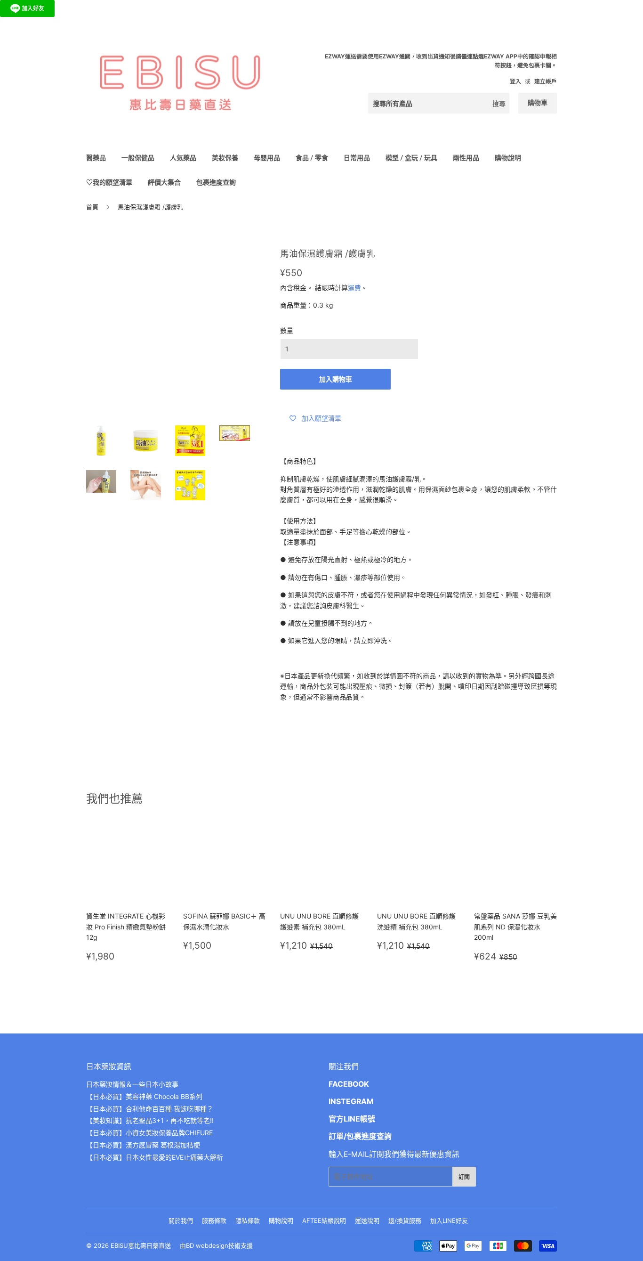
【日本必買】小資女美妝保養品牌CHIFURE (149, 1133)
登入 (515, 81)
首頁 (92, 207)
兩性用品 (466, 158)
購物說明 (508, 158)
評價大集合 (164, 182)
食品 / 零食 (312, 158)
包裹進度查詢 (216, 182)
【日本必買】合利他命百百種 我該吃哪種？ (149, 1109)
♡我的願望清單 (109, 182)
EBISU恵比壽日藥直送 (141, 1245)
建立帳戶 (545, 81)
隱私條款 (247, 1220)
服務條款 (214, 1220)
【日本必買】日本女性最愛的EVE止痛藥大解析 (154, 1157)
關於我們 (181, 1220)
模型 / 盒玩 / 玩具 (411, 158)
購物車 (537, 102)
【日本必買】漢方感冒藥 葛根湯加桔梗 (143, 1145)
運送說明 (367, 1220)
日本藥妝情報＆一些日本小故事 (132, 1084)
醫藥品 (96, 158)
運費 (354, 288)
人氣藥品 (183, 158)
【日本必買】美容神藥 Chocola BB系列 (144, 1096)
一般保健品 (137, 158)
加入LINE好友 (449, 1220)
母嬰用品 (267, 158)
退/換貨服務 (404, 1220)
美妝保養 (225, 158)
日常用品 (357, 158)
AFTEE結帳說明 (324, 1220)
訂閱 (464, 1176)
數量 (286, 330)
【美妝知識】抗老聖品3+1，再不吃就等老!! (150, 1120)
